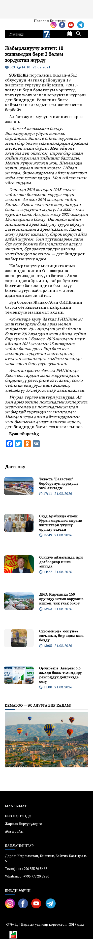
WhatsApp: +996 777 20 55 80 (27, 876)
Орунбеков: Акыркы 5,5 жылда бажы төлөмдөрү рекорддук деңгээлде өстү (60, 675)
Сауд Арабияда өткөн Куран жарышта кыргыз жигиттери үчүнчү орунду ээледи (60, 523)
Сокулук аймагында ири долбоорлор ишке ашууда (61, 562)
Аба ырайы (12, 22)
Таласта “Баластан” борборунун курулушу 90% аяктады (59, 483)
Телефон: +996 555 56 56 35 (26, 869)
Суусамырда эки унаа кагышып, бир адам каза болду (61, 635)
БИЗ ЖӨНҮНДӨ (18, 816)
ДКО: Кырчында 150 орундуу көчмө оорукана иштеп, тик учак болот (61, 599)
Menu (17, 35)
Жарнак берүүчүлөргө (23, 824)
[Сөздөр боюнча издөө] (78, 34)
